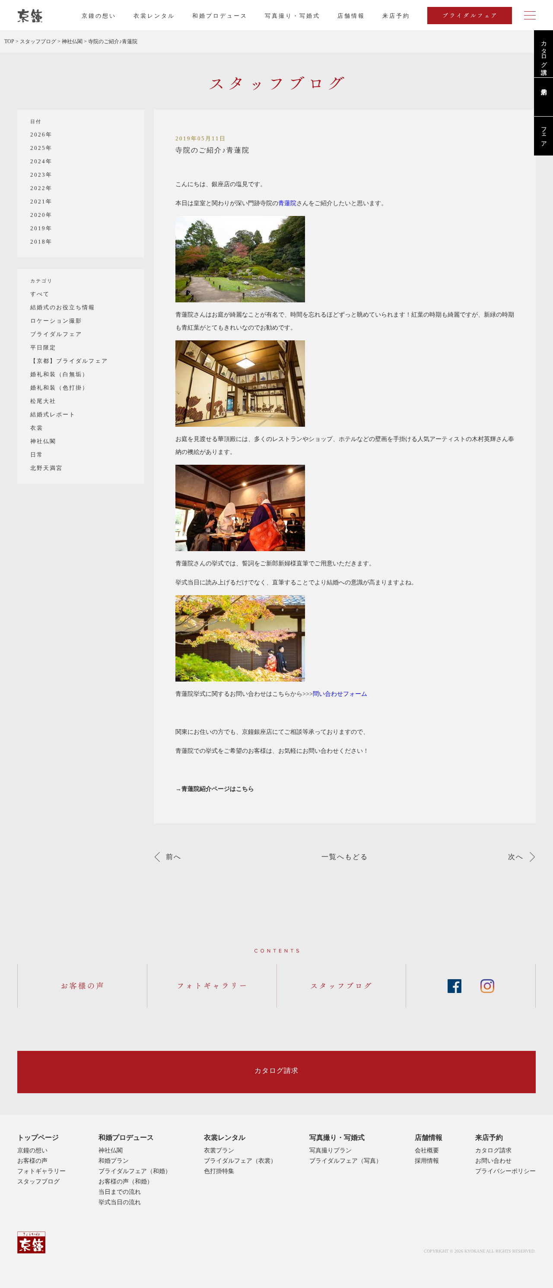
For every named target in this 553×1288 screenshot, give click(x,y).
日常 (36, 454)
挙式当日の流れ (120, 1202)
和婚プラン (114, 1161)
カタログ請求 (543, 50)
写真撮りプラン (330, 1150)
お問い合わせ (493, 1161)
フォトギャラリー (41, 1171)
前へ (173, 856)
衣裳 (36, 428)
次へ (516, 856)
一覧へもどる (344, 856)
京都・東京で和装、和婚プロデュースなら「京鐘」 (29, 16)
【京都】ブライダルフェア (69, 361)
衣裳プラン (219, 1150)
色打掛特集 (219, 1171)
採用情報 (427, 1161)
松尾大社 (43, 401)
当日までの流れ (120, 1192)
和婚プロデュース (220, 16)
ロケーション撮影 (56, 320)
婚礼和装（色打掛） (59, 387)
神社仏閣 (43, 441)
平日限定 (43, 347)
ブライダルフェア (56, 334)
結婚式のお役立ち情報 (62, 307)
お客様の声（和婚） (126, 1181)
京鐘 (31, 1242)
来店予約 (489, 1137)
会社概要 (427, 1150)
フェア (543, 133)
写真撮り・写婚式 (292, 16)
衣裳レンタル (154, 16)
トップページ (38, 1137)
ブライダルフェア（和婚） (135, 1171)
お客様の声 (32, 1161)
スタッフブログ (38, 1181)
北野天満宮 (46, 468)
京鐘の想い (99, 16)
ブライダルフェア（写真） (345, 1161)
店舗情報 (351, 16)
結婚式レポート (53, 414)
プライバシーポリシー (505, 1171)
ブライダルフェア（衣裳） (240, 1161)
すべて (40, 294)
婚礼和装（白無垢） (59, 374)
